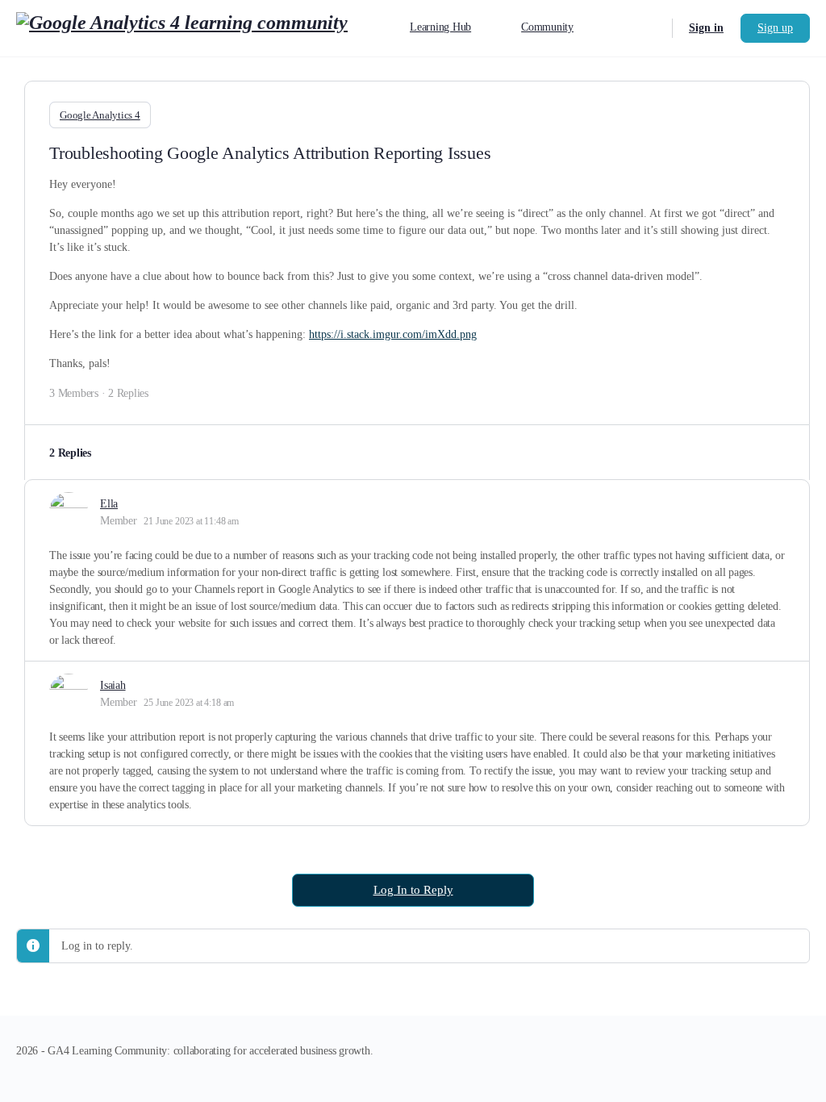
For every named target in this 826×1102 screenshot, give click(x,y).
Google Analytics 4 (100, 115)
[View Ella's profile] (68, 511)
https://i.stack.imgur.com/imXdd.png (393, 334)
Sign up (775, 28)
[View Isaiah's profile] (68, 693)
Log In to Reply (413, 889)
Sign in (706, 28)
